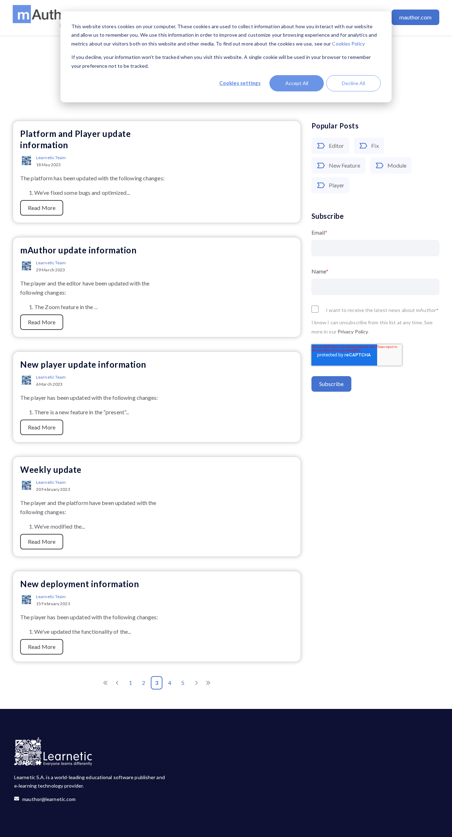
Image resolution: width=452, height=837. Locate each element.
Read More (41, 207)
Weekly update (51, 469)
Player (337, 185)
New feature (344, 165)
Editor (336, 145)
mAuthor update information (78, 250)
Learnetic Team (51, 157)
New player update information (83, 364)
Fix (375, 145)
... (95, 306)
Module (397, 165)
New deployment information (79, 584)
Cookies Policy (348, 44)
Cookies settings (240, 83)
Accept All (296, 83)
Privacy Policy (353, 332)
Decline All (353, 83)
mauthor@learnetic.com (47, 799)
